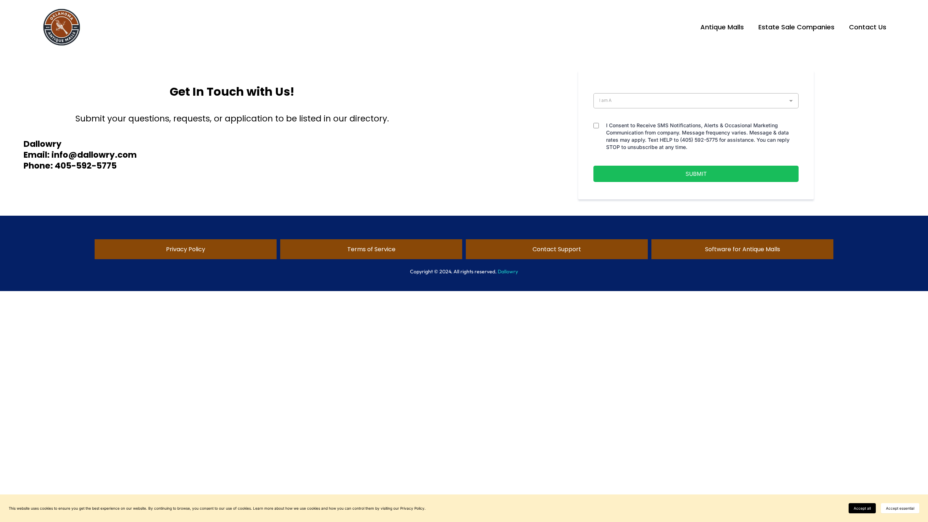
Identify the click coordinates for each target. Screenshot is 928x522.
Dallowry (508, 271)
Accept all (862, 508)
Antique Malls (722, 27)
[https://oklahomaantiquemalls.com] (61, 27)
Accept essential (900, 508)
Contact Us (867, 27)
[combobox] (696, 100)
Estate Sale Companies (796, 27)
